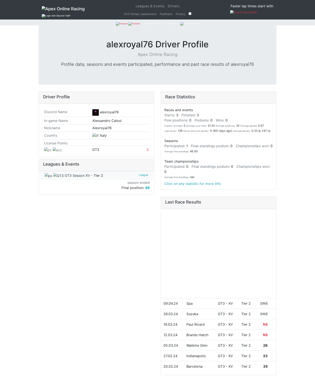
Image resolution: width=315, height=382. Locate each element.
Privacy (180, 14)
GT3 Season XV (77, 175)
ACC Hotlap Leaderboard (140, 14)
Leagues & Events (151, 6)
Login (67, 15)
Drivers (173, 6)
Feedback (166, 14)
